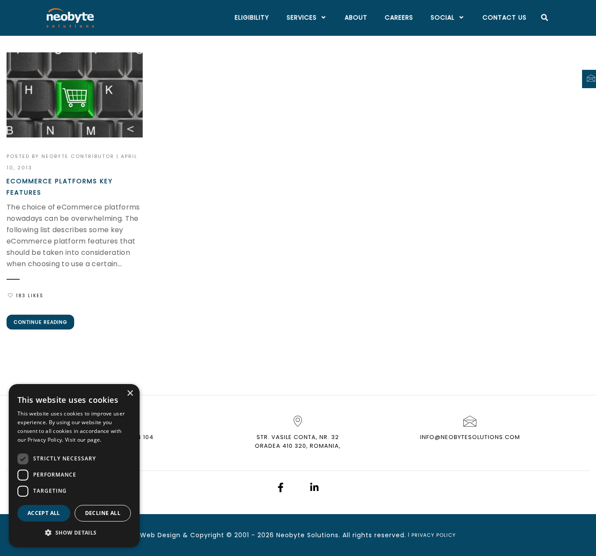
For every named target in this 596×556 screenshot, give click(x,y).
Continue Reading (40, 322)
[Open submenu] (322, 18)
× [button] (130, 393)
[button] (74, 533)
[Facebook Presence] (280, 489)
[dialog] (74, 465)
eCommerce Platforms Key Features (60, 187)
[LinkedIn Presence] (314, 489)
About (356, 17)
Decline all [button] (102, 513)
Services (302, 17)
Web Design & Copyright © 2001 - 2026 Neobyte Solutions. (240, 535)
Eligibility (252, 17)
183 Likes (30, 295)
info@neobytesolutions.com (470, 437)
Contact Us (505, 17)
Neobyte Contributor (77, 156)
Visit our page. (83, 439)
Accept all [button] (43, 513)
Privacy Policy (433, 535)
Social (443, 17)
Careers (399, 17)
